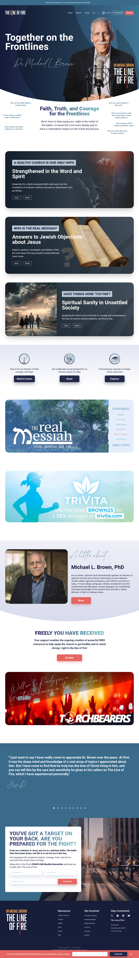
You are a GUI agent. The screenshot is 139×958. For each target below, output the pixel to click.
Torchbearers (118, 13)
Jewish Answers (63, 915)
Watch (78, 13)
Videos (60, 923)
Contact (87, 927)
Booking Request (90, 919)
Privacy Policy (76, 947)
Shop (87, 13)
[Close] (130, 954)
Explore (114, 378)
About (60, 931)
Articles (60, 919)
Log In (108, 13)
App (59, 935)
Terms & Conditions (64, 947)
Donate (129, 13)
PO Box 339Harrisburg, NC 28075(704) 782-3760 (118, 928)
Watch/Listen (24, 378)
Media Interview (89, 923)
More (81, 600)
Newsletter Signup (90, 915)
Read (70, 13)
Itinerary (87, 931)
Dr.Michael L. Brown (44, 64)
